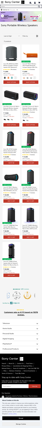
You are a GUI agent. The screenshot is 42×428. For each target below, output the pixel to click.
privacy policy (13, 414)
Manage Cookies (21, 424)
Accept (21, 418)
